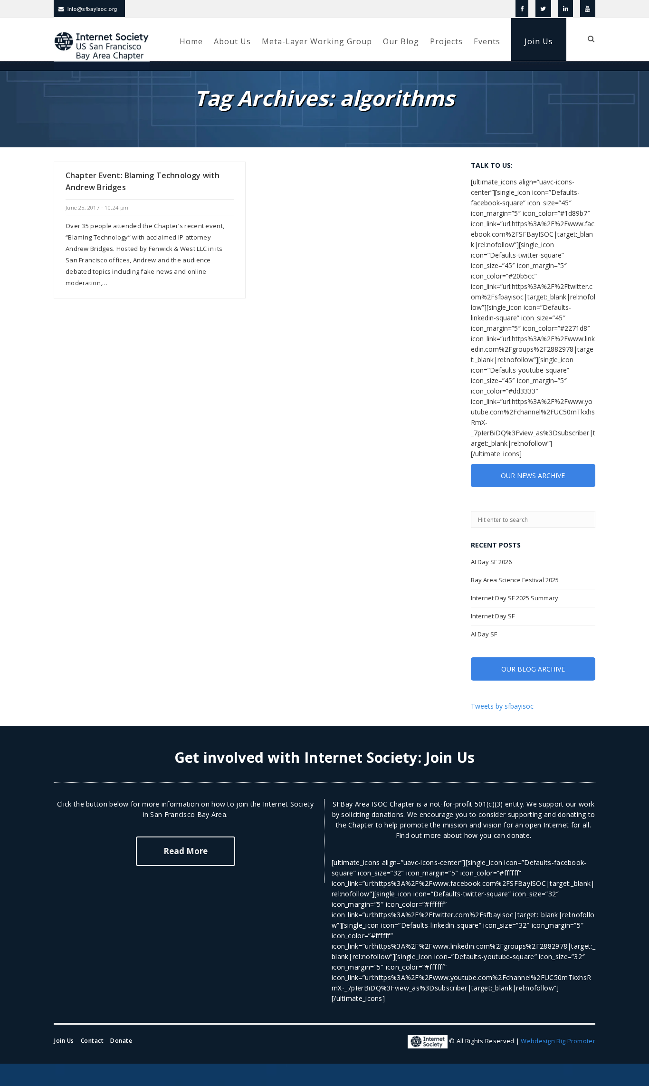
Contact (92, 1041)
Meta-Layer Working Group (317, 41)
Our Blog (401, 41)
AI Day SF (484, 634)
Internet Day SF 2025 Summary (514, 598)
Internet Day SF (493, 616)
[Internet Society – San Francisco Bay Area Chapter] (90, 57)
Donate (121, 1041)
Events (487, 41)
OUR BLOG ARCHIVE (533, 668)
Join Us (539, 41)
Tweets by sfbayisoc (502, 706)
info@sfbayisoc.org (92, 8)
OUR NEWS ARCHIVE (533, 475)
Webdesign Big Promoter (558, 1041)
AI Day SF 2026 (491, 561)
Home (191, 41)
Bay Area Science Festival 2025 (515, 580)
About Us (232, 41)
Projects (446, 41)
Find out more (418, 835)
